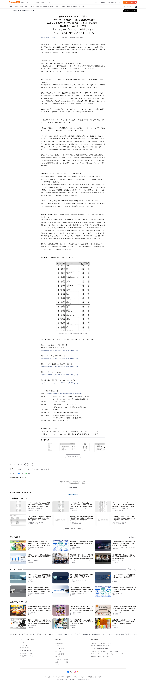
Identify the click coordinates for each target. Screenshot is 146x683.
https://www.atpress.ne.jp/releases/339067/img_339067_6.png (59, 383)
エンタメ (16, 6)
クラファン (81, 6)
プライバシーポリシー (79, 677)
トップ (10, 634)
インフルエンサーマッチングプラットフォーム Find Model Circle (108, 654)
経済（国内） (44, 469)
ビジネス (58, 6)
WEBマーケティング (23, 469)
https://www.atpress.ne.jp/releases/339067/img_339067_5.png (59, 374)
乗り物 (75, 6)
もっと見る (132, 537)
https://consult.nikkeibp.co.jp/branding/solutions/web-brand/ (63, 393)
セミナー (57, 664)
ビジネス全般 (35, 469)
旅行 (26, 6)
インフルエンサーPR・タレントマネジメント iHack (104, 651)
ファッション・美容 (33, 6)
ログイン (57, 646)
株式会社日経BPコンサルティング (50, 38)
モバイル (69, 6)
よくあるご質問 (59, 654)
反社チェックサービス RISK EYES (100, 656)
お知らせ (57, 656)
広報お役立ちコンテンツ (26, 656)
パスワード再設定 (60, 648)
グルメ (21, 6)
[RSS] (78, 672)
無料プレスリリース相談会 (62, 662)
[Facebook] (19, 473)
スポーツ (52, 6)
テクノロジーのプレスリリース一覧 (24, 634)
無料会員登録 (59, 643)
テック (64, 6)
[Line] (26, 473)
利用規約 (68, 677)
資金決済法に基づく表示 (94, 677)
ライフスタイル (44, 6)
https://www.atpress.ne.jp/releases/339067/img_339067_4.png (59, 366)
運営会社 (47, 677)
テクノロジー (21, 464)
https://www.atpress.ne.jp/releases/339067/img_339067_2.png (59, 350)
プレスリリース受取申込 (61, 659)
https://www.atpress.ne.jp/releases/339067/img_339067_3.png (59, 358)
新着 (11, 6)
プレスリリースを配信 (99, 2)
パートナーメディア (25, 650)
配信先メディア (24, 648)
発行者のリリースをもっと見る (73, 528)
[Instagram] (75, 672)
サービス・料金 (24, 645)
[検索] (136, 7)
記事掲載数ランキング (26, 653)
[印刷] (29, 473)
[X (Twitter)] (22, 473)
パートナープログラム (58, 677)
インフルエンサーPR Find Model (99, 648)
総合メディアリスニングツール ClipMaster (102, 646)
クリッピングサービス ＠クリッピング (101, 643)
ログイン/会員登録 (131, 2)
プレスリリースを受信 (114, 2)
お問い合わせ (73, 487)
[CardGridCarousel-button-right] (104, 447)
